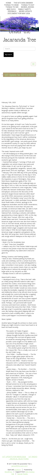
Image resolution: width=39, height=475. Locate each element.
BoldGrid (18, 470)
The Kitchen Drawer (23, 3)
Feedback (12, 11)
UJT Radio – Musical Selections (23, 458)
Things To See (12, 7)
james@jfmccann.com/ (19, 466)
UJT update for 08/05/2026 (14, 457)
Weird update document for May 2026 (20, 12)
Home (8, 3)
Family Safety (24, 9)
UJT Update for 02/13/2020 (19, 75)
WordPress (8, 472)
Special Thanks (22, 474)
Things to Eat (27, 5)
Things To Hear (11, 5)
